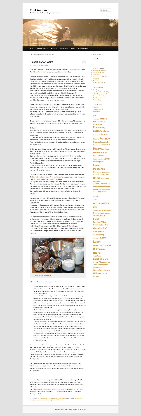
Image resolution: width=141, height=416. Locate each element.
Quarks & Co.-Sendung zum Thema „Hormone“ (47, 177)
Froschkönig (105, 142)
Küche (59, 398)
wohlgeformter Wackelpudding (101, 189)
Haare (97, 148)
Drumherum (106, 213)
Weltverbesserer (46, 400)
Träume (102, 262)
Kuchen (96, 159)
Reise (99, 256)
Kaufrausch (96, 238)
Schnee (107, 172)
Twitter (107, 262)
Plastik (40, 400)
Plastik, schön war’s (41, 62)
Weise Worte (99, 270)
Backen (103, 118)
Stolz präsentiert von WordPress (77, 409)
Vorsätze (107, 178)
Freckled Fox (97, 98)
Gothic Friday (98, 234)
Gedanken (97, 225)
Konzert (106, 156)
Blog (95, 213)
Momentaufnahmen (83, 48)
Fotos (104, 134)
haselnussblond (98, 109)
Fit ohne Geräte (97, 135)
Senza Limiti (105, 175)
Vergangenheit (99, 267)
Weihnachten (97, 181)
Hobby (96, 155)
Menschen (99, 169)
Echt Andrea (38, 10)
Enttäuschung (98, 124)
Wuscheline (96, 111)
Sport (96, 178)
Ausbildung (96, 119)
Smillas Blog (97, 100)
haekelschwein (64, 48)
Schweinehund (97, 175)
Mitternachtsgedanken (99, 71)
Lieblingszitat (98, 161)
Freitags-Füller (99, 222)
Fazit (107, 131)
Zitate (104, 191)
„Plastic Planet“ (37, 72)
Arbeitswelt (106, 210)
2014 (95, 199)
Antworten (60, 400)
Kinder (101, 156)
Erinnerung (99, 127)
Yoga (100, 191)
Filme (41, 398)
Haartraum (96, 107)
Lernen (107, 158)
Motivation (97, 172)
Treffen (95, 262)
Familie (103, 131)
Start (31, 48)
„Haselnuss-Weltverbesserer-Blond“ (55, 389)
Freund (96, 138)
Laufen (101, 159)
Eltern (103, 122)
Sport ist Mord (100, 258)
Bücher (100, 213)
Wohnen (54, 400)
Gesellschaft (46, 398)
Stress (102, 178)
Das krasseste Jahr (98, 73)
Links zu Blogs (99, 245)
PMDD (95, 256)
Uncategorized (103, 264)
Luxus (35, 400)
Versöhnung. (97, 75)
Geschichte (105, 225)
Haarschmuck (100, 152)
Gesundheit (54, 398)
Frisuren (96, 142)
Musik (103, 172)
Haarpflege (105, 149)
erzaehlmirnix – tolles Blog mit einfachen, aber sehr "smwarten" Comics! (101, 94)
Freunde (104, 138)
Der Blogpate (97, 90)
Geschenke (97, 145)
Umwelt (95, 264)
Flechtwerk (54, 48)
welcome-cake (99, 183)
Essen (31, 400)
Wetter (107, 184)
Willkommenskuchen (101, 186)
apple (100, 210)
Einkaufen (79, 398)
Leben (73, 48)
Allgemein (95, 210)
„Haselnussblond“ (74, 70)
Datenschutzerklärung (42, 48)
